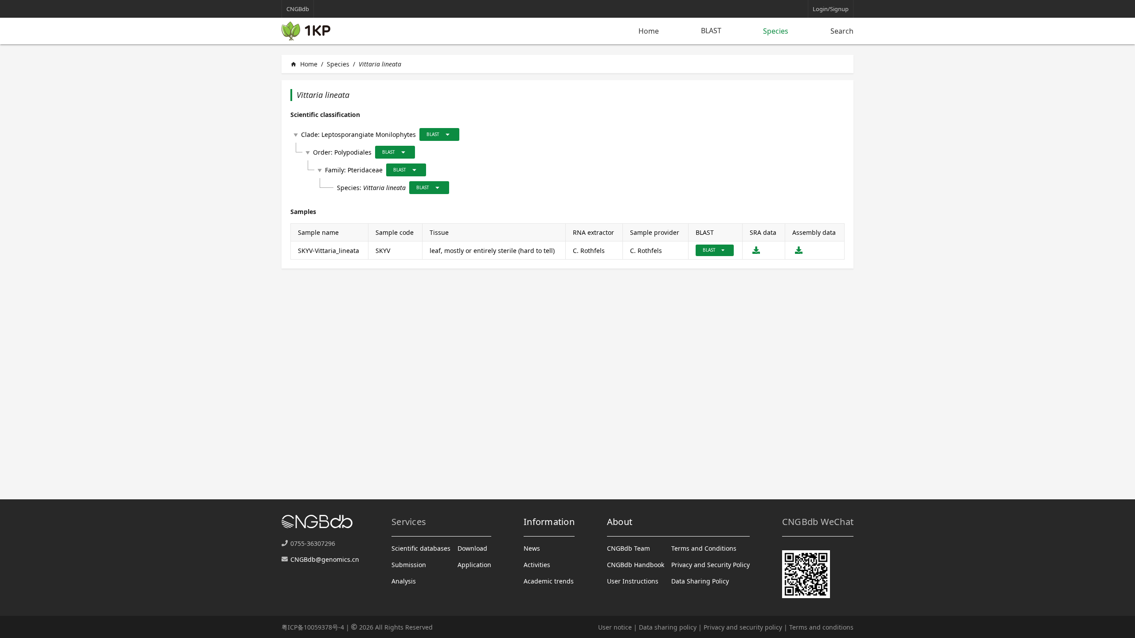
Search (841, 31)
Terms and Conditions (703, 548)
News (532, 548)
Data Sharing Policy (700, 581)
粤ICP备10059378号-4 (313, 627)
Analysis (403, 581)
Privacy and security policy (743, 627)
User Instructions (632, 581)
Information (549, 522)
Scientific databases (420, 548)
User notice (615, 627)
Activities (537, 564)
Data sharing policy (668, 627)
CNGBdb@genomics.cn (324, 559)
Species (775, 31)
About (619, 522)
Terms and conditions (821, 627)
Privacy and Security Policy (710, 564)
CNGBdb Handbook (635, 564)
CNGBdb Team (628, 548)
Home (648, 31)
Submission (408, 564)
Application (474, 564)
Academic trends (549, 581)
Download (472, 548)
